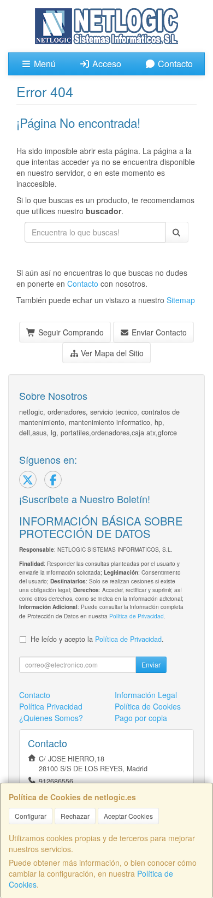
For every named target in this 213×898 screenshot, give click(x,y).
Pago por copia (141, 717)
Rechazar (75, 815)
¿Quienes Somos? (51, 717)
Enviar (151, 664)
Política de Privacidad (136, 616)
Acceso (105, 63)
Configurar (30, 815)
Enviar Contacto (158, 332)
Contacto (174, 63)
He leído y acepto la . (97, 639)
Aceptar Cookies (128, 815)
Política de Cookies (148, 706)
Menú (44, 63)
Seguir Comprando (70, 332)
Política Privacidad (50, 706)
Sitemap (181, 299)
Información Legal (146, 694)
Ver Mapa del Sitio (111, 352)
